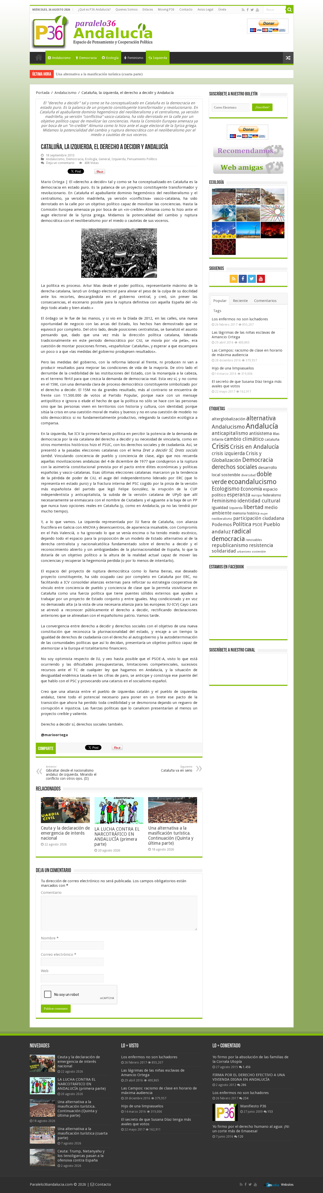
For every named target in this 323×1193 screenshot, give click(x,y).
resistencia (261, 545)
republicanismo (230, 545)
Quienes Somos (127, 9)
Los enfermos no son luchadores (240, 319)
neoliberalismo (222, 519)
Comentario (51, 892)
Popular (220, 300)
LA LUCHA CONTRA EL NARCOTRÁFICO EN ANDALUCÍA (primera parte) (117, 837)
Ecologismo (225, 489)
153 (270, 1111)
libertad (253, 507)
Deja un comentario (60, 163)
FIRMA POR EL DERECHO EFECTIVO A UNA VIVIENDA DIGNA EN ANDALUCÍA (248, 1077)
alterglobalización (228, 418)
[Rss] (243, 10)
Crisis (220, 446)
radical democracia (231, 534)
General (104, 159)
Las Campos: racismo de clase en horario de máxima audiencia (247, 352)
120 (240, 1136)
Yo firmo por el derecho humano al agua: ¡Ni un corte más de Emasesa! (250, 1128)
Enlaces (148, 9)
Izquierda (160, 58)
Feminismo (135, 58)
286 (243, 1085)
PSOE (257, 524)
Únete (222, 9)
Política (242, 524)
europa (256, 495)
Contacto (186, 9)
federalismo (272, 495)
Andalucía (262, 426)
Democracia (88, 58)
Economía (251, 489)
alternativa (261, 418)
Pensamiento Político (142, 159)
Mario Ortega (53, 182)
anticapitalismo (230, 433)
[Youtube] (257, 10)
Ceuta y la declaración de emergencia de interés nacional (65, 833)
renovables (254, 540)
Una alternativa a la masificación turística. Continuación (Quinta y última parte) (171, 836)
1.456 (247, 1067)
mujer (264, 513)
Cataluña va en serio (176, 768)
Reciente (240, 300)
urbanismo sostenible (251, 551)
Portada (38, 57)
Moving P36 (166, 9)
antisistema (260, 433)
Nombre (50, 938)
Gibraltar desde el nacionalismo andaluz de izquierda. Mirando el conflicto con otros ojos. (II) (71, 772)
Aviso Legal (205, 9)
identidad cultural (258, 501)
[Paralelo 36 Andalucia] (93, 31)
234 (245, 1098)
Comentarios (265, 300)
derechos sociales (234, 466)
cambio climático (244, 439)
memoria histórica (246, 513)
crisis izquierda (228, 453)
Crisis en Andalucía (254, 447)
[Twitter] (252, 10)
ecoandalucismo (252, 482)
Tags (217, 311)
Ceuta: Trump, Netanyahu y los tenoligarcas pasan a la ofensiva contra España (117, 74)
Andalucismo (61, 58)
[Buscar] (289, 9)
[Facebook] (247, 10)
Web (44, 971)
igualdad (220, 507)
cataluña (272, 439)
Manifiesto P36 (253, 1106)
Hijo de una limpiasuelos (233, 368)
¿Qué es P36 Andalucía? (94, 9)
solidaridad (224, 551)
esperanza (238, 495)
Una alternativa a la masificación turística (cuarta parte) (82, 1133)
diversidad (248, 475)
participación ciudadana (258, 518)
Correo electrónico (58, 954)
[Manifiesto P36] (225, 1112)
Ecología (112, 58)
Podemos (222, 524)
